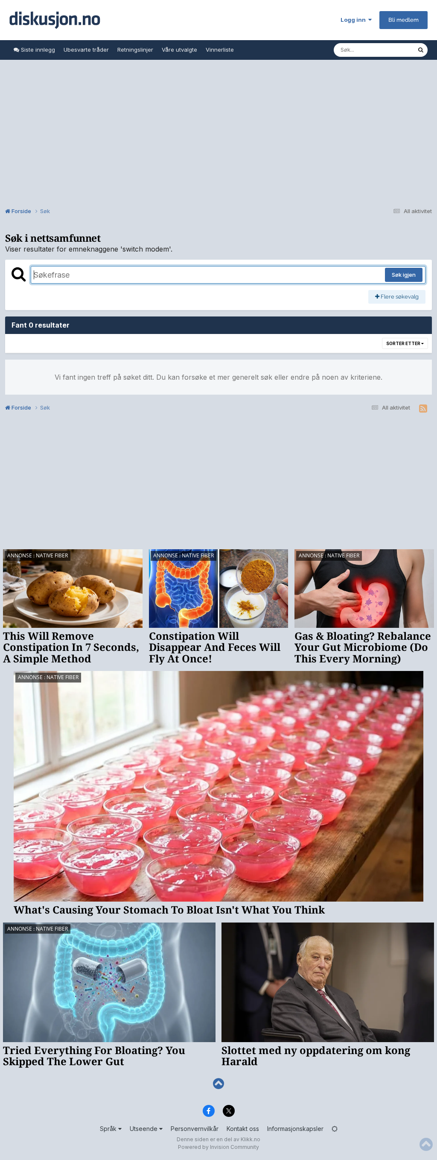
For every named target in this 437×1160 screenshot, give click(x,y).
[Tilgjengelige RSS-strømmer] (423, 409)
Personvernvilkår (194, 1128)
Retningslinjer (135, 49)
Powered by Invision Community (218, 1147)
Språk (109, 1128)
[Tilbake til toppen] (218, 1083)
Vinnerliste (220, 49)
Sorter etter (403, 343)
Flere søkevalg (399, 296)
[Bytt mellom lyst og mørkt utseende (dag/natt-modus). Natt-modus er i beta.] (335, 1128)
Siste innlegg (37, 49)
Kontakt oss (243, 1128)
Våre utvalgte (179, 49)
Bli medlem (403, 20)
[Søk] (421, 50)
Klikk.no (250, 1139)
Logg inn (354, 19)
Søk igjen (404, 274)
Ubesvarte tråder (86, 49)
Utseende (144, 1128)
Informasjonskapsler (295, 1128)
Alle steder (391, 50)
